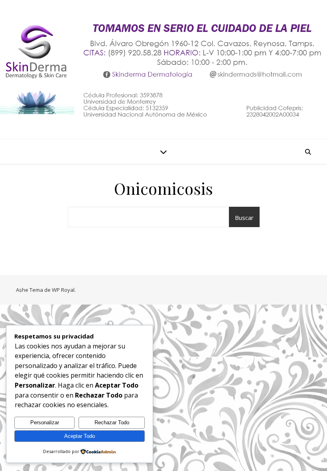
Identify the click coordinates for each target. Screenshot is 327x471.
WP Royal (63, 289)
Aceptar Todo (79, 436)
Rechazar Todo (112, 422)
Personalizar (44, 422)
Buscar (244, 218)
